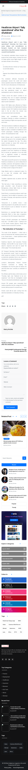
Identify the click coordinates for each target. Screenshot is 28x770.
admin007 (14, 710)
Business (6, 438)
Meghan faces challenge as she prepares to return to (17, 470)
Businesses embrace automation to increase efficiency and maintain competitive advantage (17, 726)
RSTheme (17, 765)
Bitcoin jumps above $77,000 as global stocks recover (16, 2)
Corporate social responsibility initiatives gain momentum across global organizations (17, 707)
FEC (21, 632)
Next (25, 347)
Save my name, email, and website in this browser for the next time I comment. (14, 400)
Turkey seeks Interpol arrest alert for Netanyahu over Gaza (17, 479)
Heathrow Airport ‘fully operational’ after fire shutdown (12, 343)
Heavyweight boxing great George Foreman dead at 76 (16, 350)
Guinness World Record (14, 624)
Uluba (4, 624)
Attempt (4, 628)
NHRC (19, 620)
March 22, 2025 (17, 36)
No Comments (7, 39)
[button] (22, 416)
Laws (4, 632)
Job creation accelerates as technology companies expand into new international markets (18, 716)
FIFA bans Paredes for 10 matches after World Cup (16, 488)
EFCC (15, 632)
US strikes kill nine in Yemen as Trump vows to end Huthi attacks (14, 67)
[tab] (14, 464)
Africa (9, 632)
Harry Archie (7, 36)
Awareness (12, 628)
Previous (3, 341)
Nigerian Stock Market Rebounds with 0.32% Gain (14, 74)
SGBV (19, 628)
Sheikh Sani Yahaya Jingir (9, 620)
